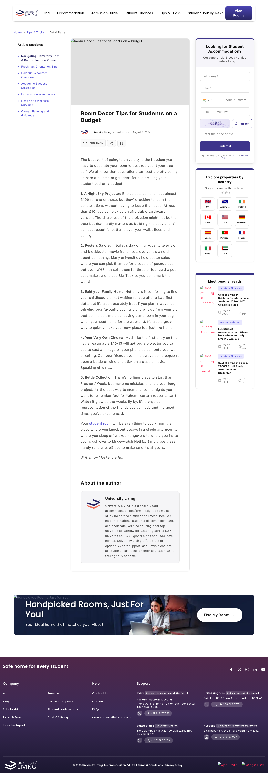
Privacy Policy (173, 765)
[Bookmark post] (121, 143)
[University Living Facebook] (231, 669)
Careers (98, 701)
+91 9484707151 (159, 713)
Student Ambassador (63, 709)
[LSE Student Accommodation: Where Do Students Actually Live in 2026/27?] (207, 335)
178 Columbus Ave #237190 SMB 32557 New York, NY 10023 (164, 732)
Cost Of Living (58, 717)
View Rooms (238, 13)
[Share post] (111, 143)
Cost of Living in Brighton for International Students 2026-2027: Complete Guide (233, 299)
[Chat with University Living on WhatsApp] (139, 713)
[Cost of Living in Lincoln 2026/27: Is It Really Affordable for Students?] (207, 369)
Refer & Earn (12, 717)
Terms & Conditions (150, 765)
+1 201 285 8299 (160, 740)
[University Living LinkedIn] (255, 669)
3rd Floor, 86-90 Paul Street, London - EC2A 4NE (234, 698)
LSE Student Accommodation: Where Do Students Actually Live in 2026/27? (233, 333)
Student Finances (139, 13)
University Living (101, 132)
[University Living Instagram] (247, 669)
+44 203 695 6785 (228, 704)
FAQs (95, 709)
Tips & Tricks (170, 13)
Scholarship (11, 709)
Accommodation (70, 13)
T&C (234, 155)
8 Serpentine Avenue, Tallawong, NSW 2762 (231, 730)
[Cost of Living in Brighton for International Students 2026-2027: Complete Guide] (207, 301)
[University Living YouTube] (263, 669)
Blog (46, 13)
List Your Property (60, 701)
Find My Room (217, 614)
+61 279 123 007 (227, 736)
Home (18, 32)
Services (54, 693)
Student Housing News (206, 13)
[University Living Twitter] (239, 669)
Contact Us (100, 693)
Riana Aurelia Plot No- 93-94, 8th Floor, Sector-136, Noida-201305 (167, 705)
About (7, 693)
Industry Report (14, 725)
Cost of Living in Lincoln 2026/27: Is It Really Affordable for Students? (233, 367)
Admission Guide (104, 13)
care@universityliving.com (111, 717)
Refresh (244, 123)
